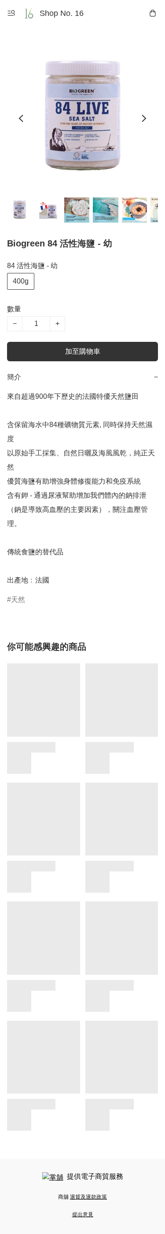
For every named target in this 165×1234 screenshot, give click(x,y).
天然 (18, 599)
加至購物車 (82, 351)
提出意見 (82, 1214)
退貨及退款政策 (88, 1197)
